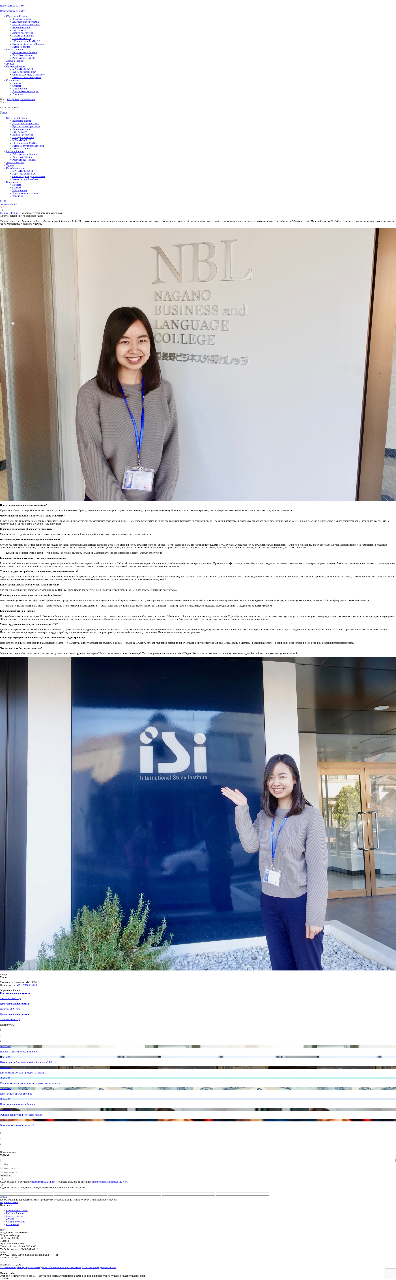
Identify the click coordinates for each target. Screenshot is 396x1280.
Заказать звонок (8, 204)
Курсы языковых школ (24, 72)
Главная (4, 213)
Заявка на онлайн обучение (26, 77)
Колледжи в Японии (23, 35)
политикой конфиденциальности (110, 1181)
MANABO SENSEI (22, 69)
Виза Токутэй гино (22, 55)
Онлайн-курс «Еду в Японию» (28, 74)
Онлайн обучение (15, 66)
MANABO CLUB (21, 38)
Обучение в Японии (17, 16)
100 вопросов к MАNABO (26, 41)
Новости (17, 83)
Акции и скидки (21, 27)
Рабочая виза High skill (24, 58)
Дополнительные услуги (25, 91)
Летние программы (22, 33)
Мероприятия (19, 88)
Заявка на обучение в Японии (28, 44)
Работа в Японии (15, 49)
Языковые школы (21, 19)
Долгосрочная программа (25, 21)
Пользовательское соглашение (65, 1267)
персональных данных (43, 1181)
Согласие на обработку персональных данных (24, 1267)
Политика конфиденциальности (99, 1267)
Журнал (10, 63)
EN (2, 201)
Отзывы (16, 85)
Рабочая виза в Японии (24, 52)
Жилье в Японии (15, 60)
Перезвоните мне (9, 1202)
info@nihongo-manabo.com (21, 99)
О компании (12, 80)
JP (5, 201)
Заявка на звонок (21, 46)
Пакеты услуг (19, 30)
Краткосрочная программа (26, 24)
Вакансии (17, 94)
